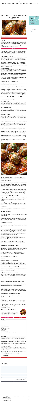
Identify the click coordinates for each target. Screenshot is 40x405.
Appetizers (4, 3)
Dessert (13, 3)
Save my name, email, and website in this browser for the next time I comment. (21, 379)
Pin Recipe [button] (20, 317)
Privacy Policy (25, 3)
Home (24, 396)
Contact (30, 3)
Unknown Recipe (32, 31)
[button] (37, 3)
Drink (21, 3)
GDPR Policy (19, 396)
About (34, 3)
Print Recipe (7, 317)
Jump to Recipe (14, 48)
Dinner (17, 3)
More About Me (33, 23)
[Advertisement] (20, 9)
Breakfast (9, 3)
